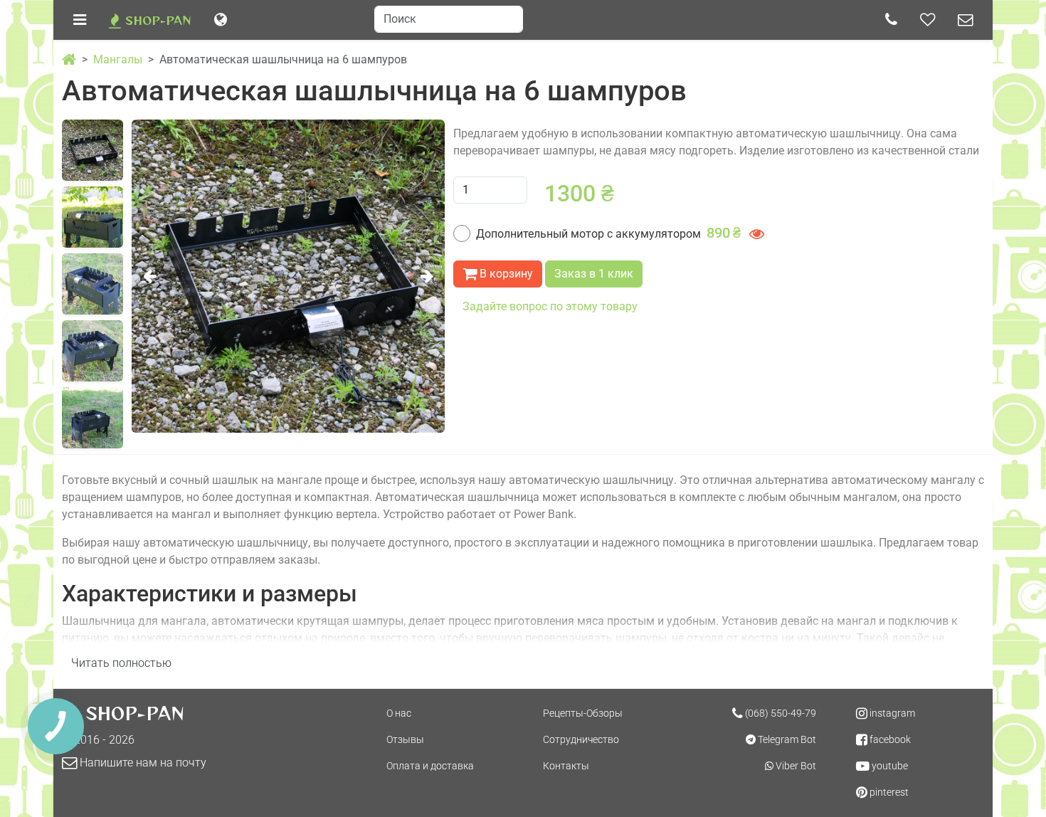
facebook (889, 739)
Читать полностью (121, 663)
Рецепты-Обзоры (583, 713)
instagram (891, 713)
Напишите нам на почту (141, 762)
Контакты (566, 765)
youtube (889, 765)
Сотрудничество (581, 739)
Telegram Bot (786, 739)
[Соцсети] (927, 20)
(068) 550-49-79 (779, 713)
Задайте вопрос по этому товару (550, 306)
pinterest (888, 792)
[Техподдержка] (965, 20)
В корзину (505, 273)
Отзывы (405, 739)
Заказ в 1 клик (593, 273)
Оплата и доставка (430, 765)
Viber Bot (794, 765)
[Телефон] (891, 20)
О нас (398, 713)
